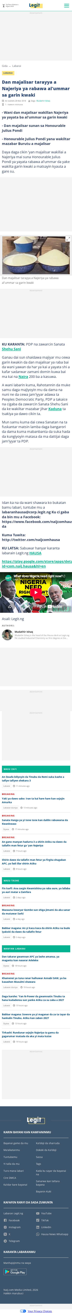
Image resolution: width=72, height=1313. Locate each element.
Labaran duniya (10, 807)
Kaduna (55, 408)
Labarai (16, 66)
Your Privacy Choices (40, 1311)
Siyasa (6, 829)
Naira (23, 376)
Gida (5, 66)
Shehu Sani (11, 348)
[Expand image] (68, 239)
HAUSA (35, 552)
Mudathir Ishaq (43, 101)
